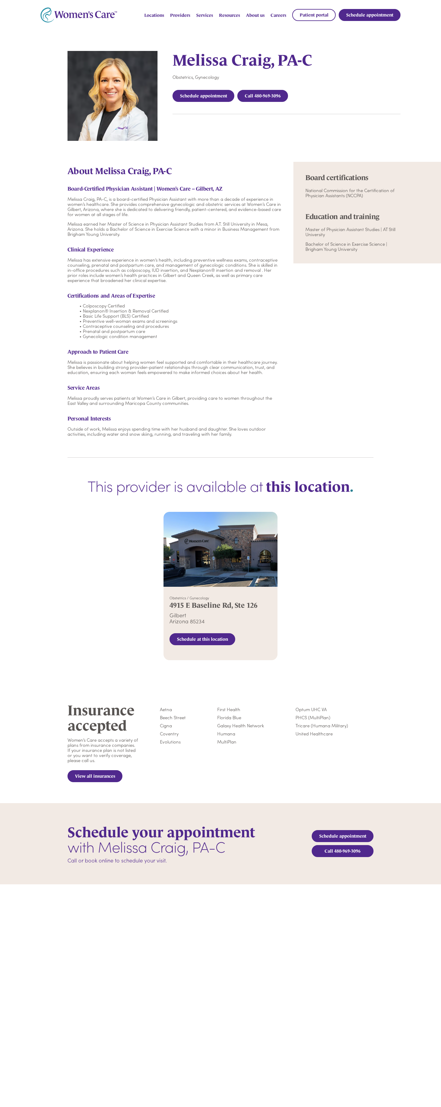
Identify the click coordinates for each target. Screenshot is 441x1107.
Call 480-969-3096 (263, 95)
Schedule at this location (202, 639)
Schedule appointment (203, 95)
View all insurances (95, 776)
